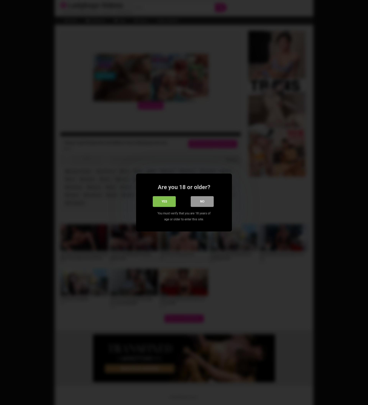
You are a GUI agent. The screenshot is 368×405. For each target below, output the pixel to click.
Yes (164, 201)
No (202, 201)
